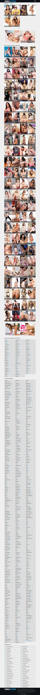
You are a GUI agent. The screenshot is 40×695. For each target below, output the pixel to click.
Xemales (23, 653)
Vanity (27, 582)
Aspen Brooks (7, 454)
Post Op (27, 344)
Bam (6, 476)
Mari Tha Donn (18, 579)
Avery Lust (7, 467)
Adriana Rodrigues (8, 385)
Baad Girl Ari (7, 470)
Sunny (27, 533)
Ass (6, 343)
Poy (27, 475)
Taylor (27, 549)
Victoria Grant (28, 593)
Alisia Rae (7, 405)
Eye (6, 629)
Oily (27, 427)
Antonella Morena (8, 443)
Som (27, 525)
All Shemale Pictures (9, 666)
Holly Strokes (18, 408)
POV (27, 346)
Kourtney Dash (18, 516)
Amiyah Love (7, 421)
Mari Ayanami (18, 577)
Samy (27, 498)
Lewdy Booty (18, 538)
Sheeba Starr (28, 516)
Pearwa (27, 457)
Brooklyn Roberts (8, 514)
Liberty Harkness (19, 544)
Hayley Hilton (18, 399)
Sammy (27, 497)
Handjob (17, 349)
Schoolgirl (28, 349)
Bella (6, 486)
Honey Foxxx (18, 413)
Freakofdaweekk (8, 639)
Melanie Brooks (18, 596)
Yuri (27, 631)
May (17, 590)
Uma (27, 569)
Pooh (27, 470)
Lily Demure (18, 552)
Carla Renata (7, 535)
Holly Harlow (18, 405)
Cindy (6, 560)
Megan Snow (18, 595)
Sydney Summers (29, 538)
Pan (27, 437)
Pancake (28, 438)
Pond (27, 468)
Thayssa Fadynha (29, 552)
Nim (27, 405)
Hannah (17, 397)
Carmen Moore (8, 536)
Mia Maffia (18, 604)
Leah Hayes (18, 528)
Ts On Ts (28, 368)
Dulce (6, 601)
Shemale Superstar (9, 646)
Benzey (6, 497)
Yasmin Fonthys (29, 618)
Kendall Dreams (18, 497)
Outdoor (17, 371)
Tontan (27, 563)
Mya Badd (18, 628)
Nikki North (28, 402)
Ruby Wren (28, 489)
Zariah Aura (28, 634)
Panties (17, 373)
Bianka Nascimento (8, 500)
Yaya (27, 620)
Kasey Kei (17, 481)
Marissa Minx (18, 587)
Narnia (27, 380)
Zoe (27, 636)
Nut (27, 421)
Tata (27, 547)
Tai (27, 541)
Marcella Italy (18, 576)
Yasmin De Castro (29, 615)
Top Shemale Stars (9, 676)
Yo (27, 623)
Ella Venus (7, 604)
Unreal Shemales (25, 683)
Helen (17, 402)
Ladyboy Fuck (24, 680)
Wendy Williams (29, 606)
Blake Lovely (7, 506)
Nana (17, 636)
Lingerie (17, 362)
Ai (6, 389)
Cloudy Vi (7, 566)
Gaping (17, 346)
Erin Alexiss (7, 617)
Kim (17, 505)
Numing (27, 418)
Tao (27, 546)
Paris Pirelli (28, 446)
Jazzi (17, 443)
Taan (27, 539)
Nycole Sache (28, 424)
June (17, 467)
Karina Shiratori (18, 475)
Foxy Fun (7, 637)
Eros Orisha (7, 620)
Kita (17, 511)
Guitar (17, 394)
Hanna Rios (18, 396)
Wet (27, 371)
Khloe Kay (17, 503)
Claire (6, 563)
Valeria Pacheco (29, 577)
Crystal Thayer (7, 569)
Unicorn (27, 571)
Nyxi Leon (28, 426)
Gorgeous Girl (18, 388)
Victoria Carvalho (29, 590)
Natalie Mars (28, 389)
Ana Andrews (7, 427)
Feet (6, 376)
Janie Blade (18, 435)
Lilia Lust (17, 546)
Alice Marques (7, 402)
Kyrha (17, 522)
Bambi (6, 478)
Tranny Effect (24, 648)
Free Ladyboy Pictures (25, 685)
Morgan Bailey (18, 625)
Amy (6, 424)
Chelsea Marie (7, 549)
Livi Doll (17, 558)
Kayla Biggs (18, 487)
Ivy (16, 424)
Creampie (7, 365)
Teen (27, 363)
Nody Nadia (28, 410)
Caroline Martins (8, 539)
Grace (17, 389)
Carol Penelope (8, 538)
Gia (6, 642)
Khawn (17, 500)
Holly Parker (18, 407)
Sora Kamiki (28, 527)
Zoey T (27, 639)
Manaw (17, 571)
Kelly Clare (18, 492)
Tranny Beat (8, 680)
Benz (6, 495)
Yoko (27, 625)
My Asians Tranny (25, 651)
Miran (17, 618)
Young (27, 373)
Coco (6, 568)
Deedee (6, 587)
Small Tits (28, 355)
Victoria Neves (28, 595)
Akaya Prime (7, 391)
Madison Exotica (18, 568)
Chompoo (7, 555)
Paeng (27, 432)
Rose (27, 486)
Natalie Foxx (28, 388)
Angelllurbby (7, 437)
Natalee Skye (28, 383)
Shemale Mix (8, 648)
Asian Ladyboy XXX (9, 681)
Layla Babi (18, 527)
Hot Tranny (8, 685)
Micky (17, 607)
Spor (27, 530)
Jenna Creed (18, 446)
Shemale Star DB (9, 661)
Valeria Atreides (29, 576)
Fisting (17, 341)
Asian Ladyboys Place (25, 666)
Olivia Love (28, 429)
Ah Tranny (8, 653)
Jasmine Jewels (19, 438)
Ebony (7, 373)
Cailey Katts (7, 525)
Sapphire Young (29, 503)
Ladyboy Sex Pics (25, 686)
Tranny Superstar (9, 683)
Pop (27, 473)
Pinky (27, 465)
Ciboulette (7, 558)
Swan (27, 536)
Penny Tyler (28, 459)
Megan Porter (18, 593)
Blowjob (7, 360)
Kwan (17, 519)
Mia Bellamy (18, 601)
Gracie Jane (18, 391)
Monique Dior (18, 623)
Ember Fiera (7, 607)
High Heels (18, 352)
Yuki (27, 629)
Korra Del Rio (18, 514)
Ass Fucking (7, 344)
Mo (16, 620)
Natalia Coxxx (28, 386)
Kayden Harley (18, 486)
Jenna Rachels (18, 449)
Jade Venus (18, 429)
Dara (6, 585)
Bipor (6, 503)
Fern (6, 634)
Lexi (17, 539)
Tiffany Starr (28, 558)
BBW (6, 351)
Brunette (7, 363)
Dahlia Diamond (8, 574)
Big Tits (7, 355)
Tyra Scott (28, 568)
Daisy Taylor (7, 576)
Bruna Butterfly (8, 517)
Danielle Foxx (7, 579)
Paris (27, 445)
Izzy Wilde (18, 426)
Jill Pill (17, 462)
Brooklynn (7, 516)
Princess (28, 476)
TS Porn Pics (8, 656)
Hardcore (18, 351)
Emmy (6, 612)
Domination (7, 371)
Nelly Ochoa (28, 394)
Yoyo (27, 626)
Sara (27, 505)
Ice (16, 416)
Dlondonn (7, 593)
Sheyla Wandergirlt (29, 517)
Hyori (17, 415)
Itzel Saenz (18, 419)
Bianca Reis (7, 498)
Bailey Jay (7, 473)
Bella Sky (7, 489)
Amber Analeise (8, 418)
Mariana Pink (18, 585)
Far (6, 631)
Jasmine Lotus (18, 440)
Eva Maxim (7, 625)
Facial (6, 374)
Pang (27, 440)
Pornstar (28, 343)
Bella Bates (7, 487)
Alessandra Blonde (8, 394)
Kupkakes (17, 517)
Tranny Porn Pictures (25, 661)
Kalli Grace (18, 470)
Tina (27, 560)
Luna (17, 563)
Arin (6, 446)
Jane (17, 432)
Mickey (17, 606)
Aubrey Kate (7, 457)
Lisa (17, 555)
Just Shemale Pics (9, 671)
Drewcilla (7, 599)
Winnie (27, 612)
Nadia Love (18, 631)
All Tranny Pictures (9, 678)
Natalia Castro (28, 385)
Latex (17, 357)
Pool (27, 341)
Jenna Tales (18, 451)
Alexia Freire (7, 397)
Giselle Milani (18, 385)
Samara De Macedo (29, 495)
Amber (6, 415)
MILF (17, 365)
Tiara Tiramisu (28, 555)
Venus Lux (28, 587)
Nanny (17, 639)
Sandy (27, 500)
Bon (6, 509)
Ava (6, 462)
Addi (6, 380)
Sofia (27, 522)
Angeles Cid (7, 432)
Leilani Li (17, 533)
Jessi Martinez (18, 457)
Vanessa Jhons (29, 579)
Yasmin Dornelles (29, 617)
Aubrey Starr (7, 459)
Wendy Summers (29, 604)
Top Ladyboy (8, 668)
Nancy (17, 637)
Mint (17, 615)
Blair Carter (7, 505)
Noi (27, 413)
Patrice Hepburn (29, 449)
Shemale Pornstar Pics (10, 675)
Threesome (28, 365)
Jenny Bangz (18, 454)
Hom (17, 410)
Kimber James (18, 506)
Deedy (6, 588)
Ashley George (8, 451)
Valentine (28, 574)
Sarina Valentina (29, 508)
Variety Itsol (28, 585)
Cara (6, 530)
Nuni (27, 419)
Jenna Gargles (18, 448)
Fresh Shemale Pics (25, 658)
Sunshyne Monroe (29, 535)
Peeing (17, 376)
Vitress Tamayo (29, 596)
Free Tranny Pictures (9, 663)
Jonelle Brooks (18, 465)
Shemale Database (9, 658)
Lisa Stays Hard (18, 557)
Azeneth (7, 468)
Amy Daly (7, 426)
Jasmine (18, 437)
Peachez (28, 456)
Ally (6, 410)
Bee (6, 481)
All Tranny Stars (24, 663)
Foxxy (6, 636)
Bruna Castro (7, 519)
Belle (6, 492)
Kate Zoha (18, 484)
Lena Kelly (18, 535)
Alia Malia (7, 399)
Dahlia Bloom (7, 571)
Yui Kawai (28, 628)
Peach (27, 454)
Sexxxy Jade (28, 514)
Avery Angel (7, 465)
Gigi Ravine (18, 383)
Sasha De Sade (29, 509)
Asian (6, 341)
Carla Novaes (7, 533)
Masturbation (18, 363)
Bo (6, 508)
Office (17, 368)
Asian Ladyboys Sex (25, 671)
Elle (6, 606)
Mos (17, 626)
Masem (17, 588)
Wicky (27, 609)
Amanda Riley (7, 413)
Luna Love (18, 565)
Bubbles (6, 522)
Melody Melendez (19, 598)
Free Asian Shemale (9, 673)
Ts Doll (27, 566)
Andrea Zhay (7, 429)
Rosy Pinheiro (28, 487)
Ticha (27, 557)
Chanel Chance (8, 544)
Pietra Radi (28, 462)
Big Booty (7, 352)
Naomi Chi (18, 642)
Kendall (17, 495)
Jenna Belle (18, 445)
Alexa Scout (7, 396)
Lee (17, 530)
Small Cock (28, 354)
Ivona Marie (18, 421)
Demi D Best (7, 590)
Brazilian (7, 362)
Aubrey (6, 456)
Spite (27, 528)
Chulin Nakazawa (8, 557)
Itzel (17, 418)
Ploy (27, 467)
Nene (27, 396)
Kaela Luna (18, 468)
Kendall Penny (18, 498)
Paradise (28, 443)
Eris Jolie (7, 618)
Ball (6, 475)
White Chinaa (28, 607)
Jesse (17, 456)
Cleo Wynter (7, 565)
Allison (6, 408)
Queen (27, 478)
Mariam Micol (18, 582)
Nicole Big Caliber (29, 397)
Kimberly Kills (18, 509)
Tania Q (28, 544)
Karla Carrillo (18, 476)
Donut (6, 596)
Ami (6, 419)
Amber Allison (7, 416)
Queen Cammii (29, 479)
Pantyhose (18, 374)
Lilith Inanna (18, 547)
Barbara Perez (7, 479)
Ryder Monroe (28, 492)
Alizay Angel (7, 407)
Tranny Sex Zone (25, 656)
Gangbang (18, 344)
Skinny (28, 352)
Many (17, 574)
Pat (27, 448)
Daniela (6, 577)
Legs (17, 360)
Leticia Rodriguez (19, 536)
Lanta (17, 525)
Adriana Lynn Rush (8, 383)
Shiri (27, 519)
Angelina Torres (8, 435)
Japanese (18, 355)
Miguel (17, 609)
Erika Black (7, 615)
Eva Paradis (7, 626)
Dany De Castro (8, 582)
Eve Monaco (7, 628)
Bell (6, 484)
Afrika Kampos (8, 388)
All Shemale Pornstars (25, 678)
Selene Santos (28, 511)
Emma (6, 609)
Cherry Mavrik (7, 552)
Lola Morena (18, 560)
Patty (27, 451)
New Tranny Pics (25, 646)
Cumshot (7, 368)
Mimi (17, 612)
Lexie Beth (18, 541)
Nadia (17, 629)
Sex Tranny (24, 668)
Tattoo (27, 362)
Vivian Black (28, 598)
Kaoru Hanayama (19, 473)
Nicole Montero (29, 399)
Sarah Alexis (28, 506)
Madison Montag (18, 569)
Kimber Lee (18, 508)
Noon (27, 415)
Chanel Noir (7, 546)
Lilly (17, 549)
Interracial (18, 354)
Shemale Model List (25, 681)
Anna (6, 438)
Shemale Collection (25, 676)
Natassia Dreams (29, 391)
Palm (27, 435)
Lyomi (17, 566)
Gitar (17, 386)
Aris (6, 448)
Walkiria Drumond (29, 601)
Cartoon (6, 541)
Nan (17, 634)
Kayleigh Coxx (18, 489)
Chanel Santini (7, 547)
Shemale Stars (8, 651)
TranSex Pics (24, 675)
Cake (6, 527)
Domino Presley (8, 595)
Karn (17, 478)
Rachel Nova (28, 484)
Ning (27, 408)
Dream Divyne (7, 598)
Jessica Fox (18, 459)
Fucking (18, 343)
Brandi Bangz (7, 511)
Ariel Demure (7, 445)
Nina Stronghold (29, 407)
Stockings (28, 360)
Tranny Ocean (24, 673)
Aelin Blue (7, 386)
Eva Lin (6, 623)
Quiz (27, 481)
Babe (6, 346)
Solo (27, 357)
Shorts (27, 351)
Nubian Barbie (28, 416)
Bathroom (7, 349)
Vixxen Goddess (29, 599)
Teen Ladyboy (8, 686)
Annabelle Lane (8, 440)
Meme (17, 599)
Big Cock (7, 354)
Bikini (6, 357)
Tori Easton (28, 565)
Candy (6, 528)
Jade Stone (18, 427)
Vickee (27, 588)
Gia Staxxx (18, 380)
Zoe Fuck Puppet (29, 637)
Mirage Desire (18, 617)
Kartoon (17, 479)
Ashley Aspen (7, 449)
